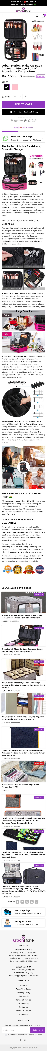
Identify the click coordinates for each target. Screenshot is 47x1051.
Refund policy (23, 1014)
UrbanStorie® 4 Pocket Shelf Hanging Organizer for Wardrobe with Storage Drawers (22, 718)
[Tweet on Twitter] (22, 902)
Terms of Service (23, 1011)
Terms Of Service (23, 1000)
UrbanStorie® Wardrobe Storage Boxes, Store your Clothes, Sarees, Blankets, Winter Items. (21, 616)
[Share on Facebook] (17, 902)
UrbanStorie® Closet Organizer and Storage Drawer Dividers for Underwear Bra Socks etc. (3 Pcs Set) (23, 685)
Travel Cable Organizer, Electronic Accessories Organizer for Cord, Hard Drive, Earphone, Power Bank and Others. (23, 752)
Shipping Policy (23, 993)
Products (23, 985)
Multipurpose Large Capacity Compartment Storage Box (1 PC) (20, 785)
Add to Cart (23, 104)
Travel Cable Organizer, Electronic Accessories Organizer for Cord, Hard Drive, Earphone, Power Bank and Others (23, 854)
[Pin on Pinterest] (27, 902)
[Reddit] (32, 902)
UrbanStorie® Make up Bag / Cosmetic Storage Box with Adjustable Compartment (22, 650)
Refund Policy (23, 1003)
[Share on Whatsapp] (37, 902)
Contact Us (23, 1007)
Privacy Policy (24, 996)
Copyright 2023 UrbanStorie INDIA (23, 1048)
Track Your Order (23, 989)
